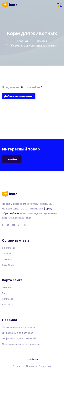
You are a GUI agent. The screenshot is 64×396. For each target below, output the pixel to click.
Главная (23, 41)
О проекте (18, 366)
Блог (5, 293)
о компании (9, 247)
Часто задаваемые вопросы (18, 327)
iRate (35, 359)
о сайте (6, 253)
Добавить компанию (18, 96)
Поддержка (45, 366)
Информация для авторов (17, 332)
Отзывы (41, 41)
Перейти (12, 159)
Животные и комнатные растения (34, 45)
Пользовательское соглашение (21, 344)
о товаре (7, 259)
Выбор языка (31, 374)
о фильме (8, 264)
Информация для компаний (19, 338)
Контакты (7, 304)
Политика (31, 366)
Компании (8, 298)
